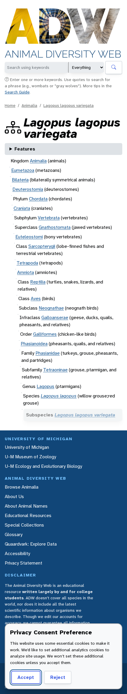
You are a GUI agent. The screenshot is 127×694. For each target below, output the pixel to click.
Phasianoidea (34, 343)
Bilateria (20, 180)
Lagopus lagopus (58, 396)
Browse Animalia (21, 487)
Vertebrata (49, 218)
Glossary (13, 534)
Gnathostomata (55, 227)
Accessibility (17, 553)
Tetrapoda (27, 263)
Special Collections (24, 525)
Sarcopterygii (41, 246)
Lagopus (45, 386)
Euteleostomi (29, 237)
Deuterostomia (27, 189)
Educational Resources (28, 515)
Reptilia (37, 282)
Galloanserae (54, 317)
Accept (25, 677)
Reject (57, 677)
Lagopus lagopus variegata (68, 105)
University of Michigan (27, 447)
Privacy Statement (23, 563)
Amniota (25, 272)
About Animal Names (26, 506)
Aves (36, 298)
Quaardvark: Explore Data (31, 544)
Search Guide (17, 92)
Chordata (38, 199)
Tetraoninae (55, 370)
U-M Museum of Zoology (30, 457)
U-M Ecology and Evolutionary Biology (43, 466)
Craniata (22, 208)
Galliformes (45, 334)
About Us (14, 496)
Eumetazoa (22, 170)
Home (10, 105)
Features (24, 149)
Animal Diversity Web (63, 54)
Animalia (29, 105)
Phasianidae (47, 353)
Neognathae (51, 308)
